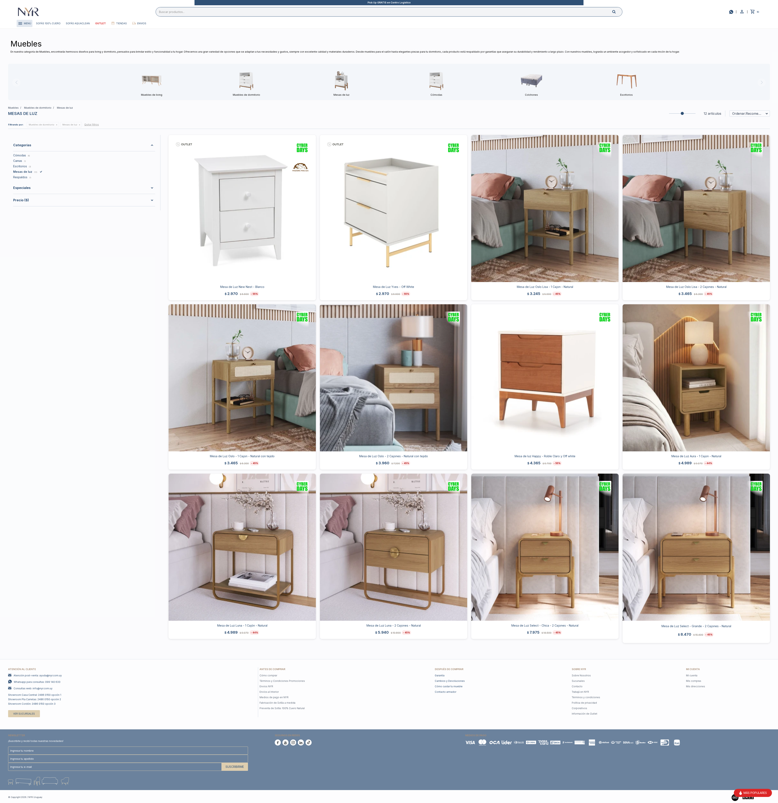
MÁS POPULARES (755, 793)
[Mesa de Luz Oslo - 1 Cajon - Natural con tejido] (242, 377)
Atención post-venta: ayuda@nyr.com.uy (38, 675)
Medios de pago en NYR (274, 697)
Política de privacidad (584, 702)
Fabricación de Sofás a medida (277, 702)
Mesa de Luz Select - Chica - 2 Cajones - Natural (544, 625)
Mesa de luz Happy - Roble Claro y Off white (545, 456)
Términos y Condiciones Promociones (282, 680)
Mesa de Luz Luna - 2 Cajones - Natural (394, 625)
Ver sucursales (24, 713)
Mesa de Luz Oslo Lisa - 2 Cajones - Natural (696, 287)
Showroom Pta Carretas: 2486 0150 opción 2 (34, 699)
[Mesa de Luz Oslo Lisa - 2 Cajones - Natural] (696, 208)
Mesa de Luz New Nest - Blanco (242, 287)
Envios (141, 23)
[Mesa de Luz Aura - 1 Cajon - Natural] (696, 377)
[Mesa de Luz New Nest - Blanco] (242, 208)
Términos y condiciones (586, 697)
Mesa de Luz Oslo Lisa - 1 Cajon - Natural (545, 287)
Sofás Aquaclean (78, 23)
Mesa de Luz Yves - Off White (393, 287)
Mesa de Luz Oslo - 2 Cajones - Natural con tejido (393, 456)
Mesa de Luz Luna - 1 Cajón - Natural (242, 625)
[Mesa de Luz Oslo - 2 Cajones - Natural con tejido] (393, 377)
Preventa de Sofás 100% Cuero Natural (282, 708)
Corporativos (579, 708)
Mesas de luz (69, 124)
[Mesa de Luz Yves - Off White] (393, 208)
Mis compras (693, 680)
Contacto (577, 686)
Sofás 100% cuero (48, 23)
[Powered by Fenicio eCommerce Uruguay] (764, 797)
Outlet (100, 23)
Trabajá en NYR (580, 691)
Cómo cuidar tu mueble (449, 686)
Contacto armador (445, 691)
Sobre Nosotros (581, 675)
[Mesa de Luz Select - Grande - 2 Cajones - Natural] (696, 547)
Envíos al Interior (269, 691)
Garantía (440, 675)
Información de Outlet (584, 713)
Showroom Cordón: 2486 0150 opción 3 (32, 703)
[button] (617, 11)
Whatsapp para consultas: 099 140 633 (37, 681)
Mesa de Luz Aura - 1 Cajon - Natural (696, 456)
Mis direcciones (695, 686)
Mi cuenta (691, 675)
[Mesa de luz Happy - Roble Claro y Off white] (545, 377)
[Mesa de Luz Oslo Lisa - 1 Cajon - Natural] (545, 208)
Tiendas (121, 23)
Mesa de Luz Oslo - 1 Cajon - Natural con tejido (242, 456)
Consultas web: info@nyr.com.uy (33, 688)
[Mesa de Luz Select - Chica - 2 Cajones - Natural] (545, 547)
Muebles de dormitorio (41, 124)
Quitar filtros (91, 124)
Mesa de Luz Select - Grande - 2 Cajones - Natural (696, 626)
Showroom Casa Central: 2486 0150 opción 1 (34, 694)
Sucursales (578, 680)
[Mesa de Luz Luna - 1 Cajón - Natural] (242, 547)
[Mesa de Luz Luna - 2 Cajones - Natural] (393, 547)
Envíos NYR (266, 686)
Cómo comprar (268, 675)
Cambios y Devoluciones (450, 680)
